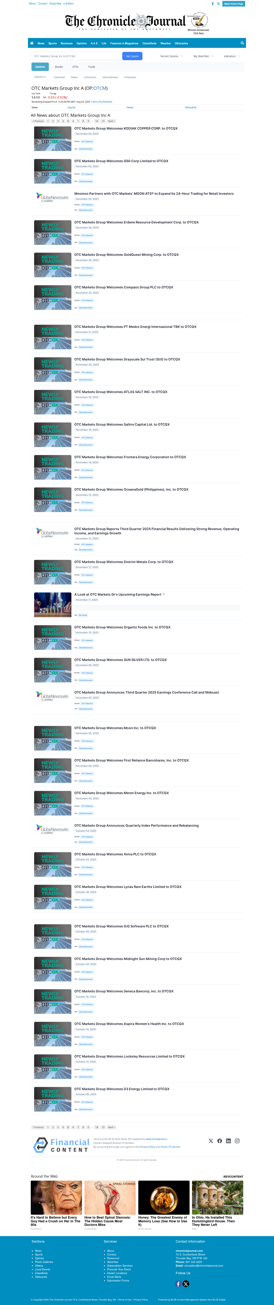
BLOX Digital (219, 1299)
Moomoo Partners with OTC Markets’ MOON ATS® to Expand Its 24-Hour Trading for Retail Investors (154, 193)
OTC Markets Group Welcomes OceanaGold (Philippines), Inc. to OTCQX (131, 489)
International (110, 77)
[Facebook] (219, 1145)
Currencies (90, 77)
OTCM (99, 88)
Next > (111, 121)
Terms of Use (124, 1299)
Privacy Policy (147, 1146)
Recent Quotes (169, 56)
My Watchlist (201, 56)
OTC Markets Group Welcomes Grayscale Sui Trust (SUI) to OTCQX (127, 359)
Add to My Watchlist (101, 101)
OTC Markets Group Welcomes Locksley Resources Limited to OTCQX (129, 1056)
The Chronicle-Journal (60, 1299)
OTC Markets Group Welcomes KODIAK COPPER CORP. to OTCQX (126, 128)
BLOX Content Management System (189, 1299)
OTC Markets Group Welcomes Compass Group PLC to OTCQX (123, 287)
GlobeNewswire (86, 149)
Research (190, 107)
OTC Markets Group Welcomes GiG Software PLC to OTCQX (121, 926)
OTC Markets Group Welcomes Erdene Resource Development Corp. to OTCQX (136, 222)
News (74, 77)
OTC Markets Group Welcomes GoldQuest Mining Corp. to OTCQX (126, 255)
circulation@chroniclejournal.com (203, 1265)
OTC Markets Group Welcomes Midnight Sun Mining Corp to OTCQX (128, 959)
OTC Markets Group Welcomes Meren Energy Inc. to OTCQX (121, 793)
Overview (59, 77)
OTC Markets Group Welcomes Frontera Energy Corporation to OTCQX (130, 457)
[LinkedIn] (228, 1145)
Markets (40, 67)
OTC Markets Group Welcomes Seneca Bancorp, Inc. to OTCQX (124, 991)
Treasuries (130, 77)
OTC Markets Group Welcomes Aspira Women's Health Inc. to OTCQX (129, 1024)
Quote (71, 107)
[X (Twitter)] (211, 1145)
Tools (91, 67)
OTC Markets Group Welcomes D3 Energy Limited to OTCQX (121, 1089)
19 (103, 121)
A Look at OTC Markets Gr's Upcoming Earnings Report (119, 594)
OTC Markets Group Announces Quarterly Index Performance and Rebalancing (136, 825)
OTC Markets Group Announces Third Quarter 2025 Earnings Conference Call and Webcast (146, 692)
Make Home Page (233, 3)
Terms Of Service (170, 1146)
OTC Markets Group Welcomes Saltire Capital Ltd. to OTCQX (122, 424)
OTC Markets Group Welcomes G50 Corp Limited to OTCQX (121, 161)
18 (96, 121)
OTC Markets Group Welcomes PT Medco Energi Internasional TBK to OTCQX (135, 327)
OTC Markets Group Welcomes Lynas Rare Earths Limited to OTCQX (128, 887)
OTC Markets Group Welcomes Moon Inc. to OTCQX (115, 728)
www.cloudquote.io (156, 1139)
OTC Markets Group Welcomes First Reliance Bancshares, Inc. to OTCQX (131, 760)
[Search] (242, 43)
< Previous (38, 121)
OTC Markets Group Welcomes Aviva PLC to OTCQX (115, 854)
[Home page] (137, 22)
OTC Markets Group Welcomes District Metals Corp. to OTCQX (123, 562)
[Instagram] (237, 1145)
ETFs (75, 67)
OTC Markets (87, 142)
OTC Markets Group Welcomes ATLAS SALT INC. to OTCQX (120, 392)
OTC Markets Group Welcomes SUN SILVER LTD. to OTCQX (120, 660)
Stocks (59, 67)
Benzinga (83, 615)
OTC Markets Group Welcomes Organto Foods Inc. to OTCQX (122, 627)
